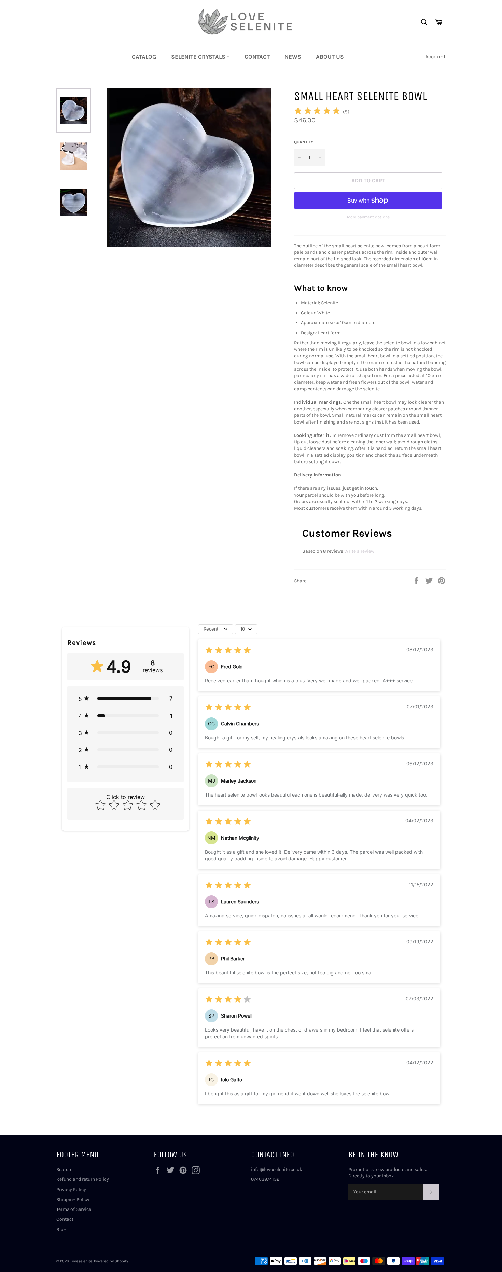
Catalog (144, 56)
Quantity (303, 142)
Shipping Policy (72, 1199)
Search (63, 1169)
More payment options (368, 217)
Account (435, 56)
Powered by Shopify (111, 1261)
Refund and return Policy (82, 1179)
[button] (125, 698)
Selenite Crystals (199, 56)
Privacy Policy (71, 1189)
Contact (257, 56)
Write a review (359, 551)
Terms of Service (73, 1209)
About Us (330, 56)
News (292, 56)
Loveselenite (81, 1261)
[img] (317, 112)
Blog (61, 1229)
